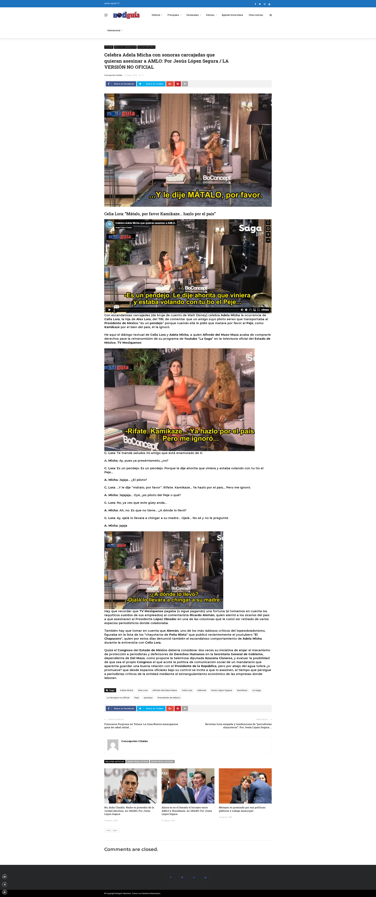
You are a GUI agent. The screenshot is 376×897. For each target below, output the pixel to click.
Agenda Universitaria (232, 15)
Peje (136, 697)
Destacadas (192, 15)
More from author (137, 761)
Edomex (210, 15)
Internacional (113, 30)
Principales (173, 15)
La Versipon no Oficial (118, 697)
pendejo (148, 697)
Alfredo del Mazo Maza (165, 690)
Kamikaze (242, 690)
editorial (201, 690)
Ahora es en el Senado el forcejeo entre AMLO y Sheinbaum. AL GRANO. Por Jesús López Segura (187, 811)
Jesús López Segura (221, 690)
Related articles (114, 761)
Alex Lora (143, 690)
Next (115, 830)
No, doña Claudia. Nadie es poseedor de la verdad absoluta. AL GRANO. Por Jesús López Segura (129, 811)
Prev (109, 830)
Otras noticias (256, 15)
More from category (162, 761)
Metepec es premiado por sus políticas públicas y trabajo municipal (242, 809)
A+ (5, 876)
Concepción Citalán (113, 75)
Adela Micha (126, 690)
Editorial (156, 15)
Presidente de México (169, 697)
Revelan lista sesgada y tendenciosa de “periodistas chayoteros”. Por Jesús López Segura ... (238, 725)
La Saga (256, 690)
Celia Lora (187, 690)
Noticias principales (146, 47)
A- (5, 892)
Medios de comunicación (125, 47)
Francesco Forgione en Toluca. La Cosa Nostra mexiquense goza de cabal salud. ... (141, 725)
